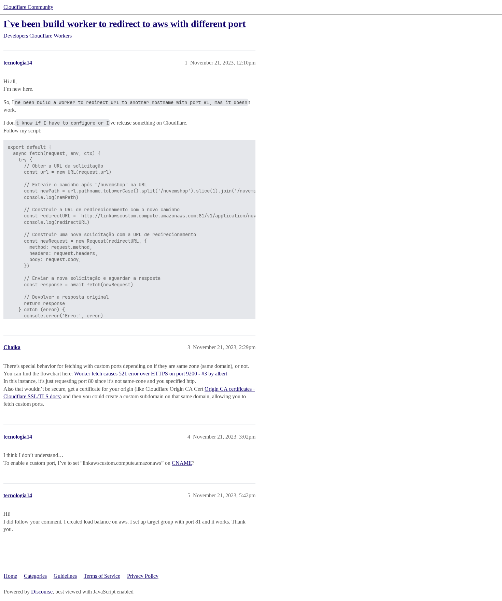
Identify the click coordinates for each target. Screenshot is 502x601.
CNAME (182, 463)
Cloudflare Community (28, 7)
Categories (35, 576)
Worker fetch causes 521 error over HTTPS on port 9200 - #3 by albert (150, 373)
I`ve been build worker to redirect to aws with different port (124, 23)
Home (10, 576)
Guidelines (65, 576)
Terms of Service (102, 576)
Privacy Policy (142, 576)
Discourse (42, 592)
